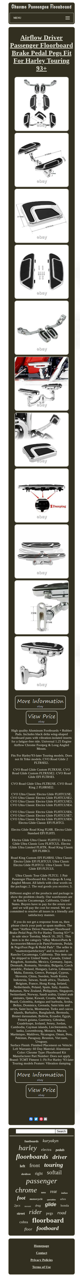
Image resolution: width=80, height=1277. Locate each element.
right (39, 1173)
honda (65, 1205)
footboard (47, 1228)
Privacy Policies (42, 1260)
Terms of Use (41, 1267)
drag (38, 1205)
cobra (23, 1222)
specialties (51, 1199)
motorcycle (36, 1199)
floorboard (48, 1220)
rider (35, 1211)
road (61, 1212)
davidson (26, 1174)
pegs (49, 1213)
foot (21, 1198)
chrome (26, 1190)
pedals (60, 1150)
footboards (31, 1141)
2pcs (17, 1205)
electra (46, 1150)
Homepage (41, 1246)
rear (53, 1191)
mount (28, 1206)
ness (43, 1192)
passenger (41, 1181)
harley (28, 1148)
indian (64, 1193)
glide (50, 1204)
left (22, 1166)
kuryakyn (50, 1140)
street (21, 1213)
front (34, 1165)
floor (28, 1229)
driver (59, 1157)
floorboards (32, 1156)
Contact (41, 1253)
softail (54, 1172)
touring (53, 1164)
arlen (63, 1199)
